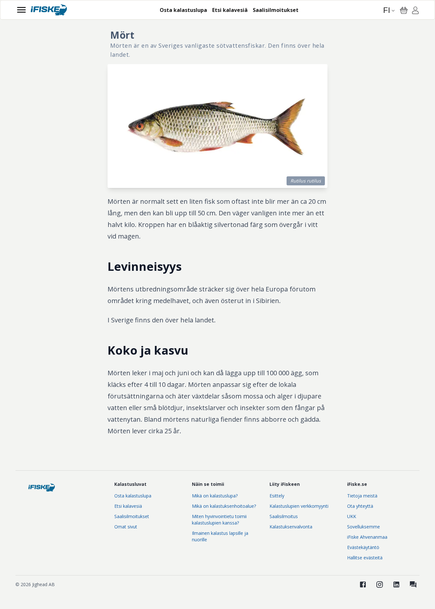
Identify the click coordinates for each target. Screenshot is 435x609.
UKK (351, 516)
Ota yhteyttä (360, 506)
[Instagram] (379, 584)
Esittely (277, 496)
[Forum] (413, 584)
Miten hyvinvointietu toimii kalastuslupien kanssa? (219, 519)
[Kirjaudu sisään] (415, 11)
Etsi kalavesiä (128, 506)
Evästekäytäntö (363, 547)
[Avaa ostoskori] (404, 10)
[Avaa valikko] (21, 9)
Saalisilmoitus (284, 516)
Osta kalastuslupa (132, 496)
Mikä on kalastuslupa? (215, 496)
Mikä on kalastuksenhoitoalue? (224, 506)
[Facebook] (362, 584)
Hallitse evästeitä (365, 558)
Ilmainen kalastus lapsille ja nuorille (220, 536)
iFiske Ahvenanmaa (367, 537)
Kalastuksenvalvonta (291, 527)
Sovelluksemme (363, 527)
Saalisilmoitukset (131, 516)
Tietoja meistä (362, 496)
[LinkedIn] (396, 584)
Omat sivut (125, 527)
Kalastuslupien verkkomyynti (299, 506)
